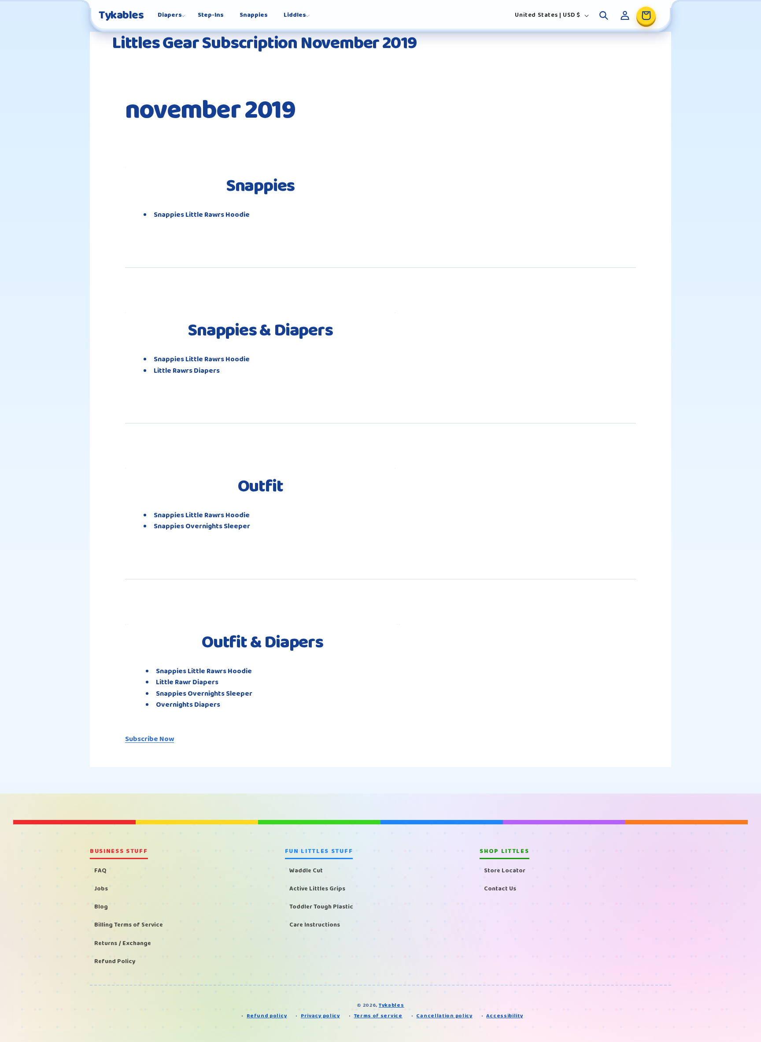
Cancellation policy (444, 1016)
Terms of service (378, 1016)
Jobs (101, 889)
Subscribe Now (149, 739)
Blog (101, 907)
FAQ (100, 870)
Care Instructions (314, 925)
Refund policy (267, 1016)
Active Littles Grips (317, 889)
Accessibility (504, 1016)
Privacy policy (320, 1016)
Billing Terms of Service (128, 925)
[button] (170, 14)
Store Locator (504, 870)
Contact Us (500, 889)
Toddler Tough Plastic (321, 907)
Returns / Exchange (122, 943)
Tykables (391, 1005)
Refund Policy (115, 961)
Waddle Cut (306, 870)
